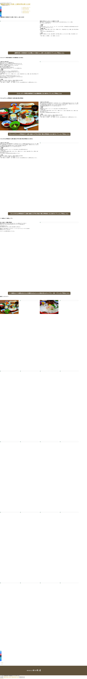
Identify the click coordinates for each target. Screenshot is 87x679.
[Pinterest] (39, 10)
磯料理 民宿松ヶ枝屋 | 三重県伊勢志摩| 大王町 (11, 676)
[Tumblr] (39, 11)
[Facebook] (39, 8)
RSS (2, 662)
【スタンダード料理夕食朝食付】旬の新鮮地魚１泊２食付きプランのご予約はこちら (39, 93)
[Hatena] (39, 14)
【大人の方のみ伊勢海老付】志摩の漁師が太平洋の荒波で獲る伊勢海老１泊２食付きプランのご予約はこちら (39, 213)
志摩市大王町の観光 (25, 9)
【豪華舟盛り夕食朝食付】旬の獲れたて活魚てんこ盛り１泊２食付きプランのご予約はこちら (39, 53)
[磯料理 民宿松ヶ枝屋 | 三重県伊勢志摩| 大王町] (15, 4)
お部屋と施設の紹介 (25, 8)
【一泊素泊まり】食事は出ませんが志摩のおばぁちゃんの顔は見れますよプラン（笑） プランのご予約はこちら (39, 293)
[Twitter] (39, 7)
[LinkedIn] (39, 13)
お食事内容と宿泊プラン (26, 7)
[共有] (39, 16)
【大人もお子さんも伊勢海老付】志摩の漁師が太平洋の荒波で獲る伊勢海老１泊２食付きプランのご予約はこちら (39, 134)
